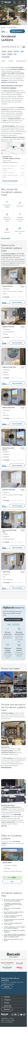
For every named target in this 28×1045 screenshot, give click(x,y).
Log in (9, 624)
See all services (5, 238)
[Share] (2, 7)
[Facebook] (12, 1014)
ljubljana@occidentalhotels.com (10, 162)
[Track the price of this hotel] (23, 47)
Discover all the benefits (13, 619)
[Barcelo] (19, 963)
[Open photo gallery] (24, 269)
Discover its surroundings (9, 181)
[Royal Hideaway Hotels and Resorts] (7, 963)
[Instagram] (15, 1014)
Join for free (15, 624)
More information (6, 767)
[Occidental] (7, 968)
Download (7, 1009)
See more (4, 825)
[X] (18, 1014)
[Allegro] (19, 968)
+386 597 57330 (6, 160)
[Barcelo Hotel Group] (4, 1014)
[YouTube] (21, 1014)
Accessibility (9, 1022)
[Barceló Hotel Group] (8, 2)
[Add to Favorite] (24, 7)
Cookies (8, 1020)
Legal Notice (4, 1018)
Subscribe (7, 987)
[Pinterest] (24, 1014)
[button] (2, 2)
